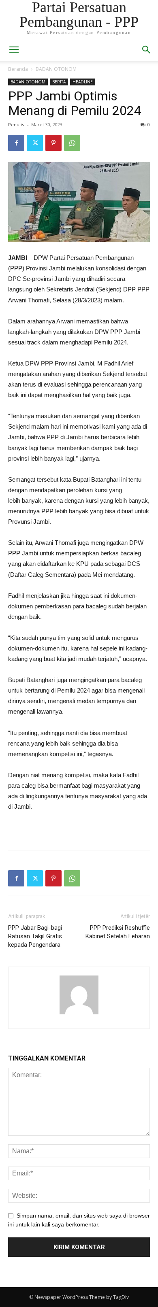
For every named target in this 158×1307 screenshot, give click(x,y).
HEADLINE (83, 82)
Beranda (18, 69)
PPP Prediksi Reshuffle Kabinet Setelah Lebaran (117, 932)
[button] (146, 50)
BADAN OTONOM (56, 69)
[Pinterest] (53, 143)
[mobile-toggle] (14, 50)
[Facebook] (16, 143)
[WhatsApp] (72, 143)
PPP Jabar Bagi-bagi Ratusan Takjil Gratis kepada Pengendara (35, 936)
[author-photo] (79, 1014)
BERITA (59, 82)
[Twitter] (35, 143)
